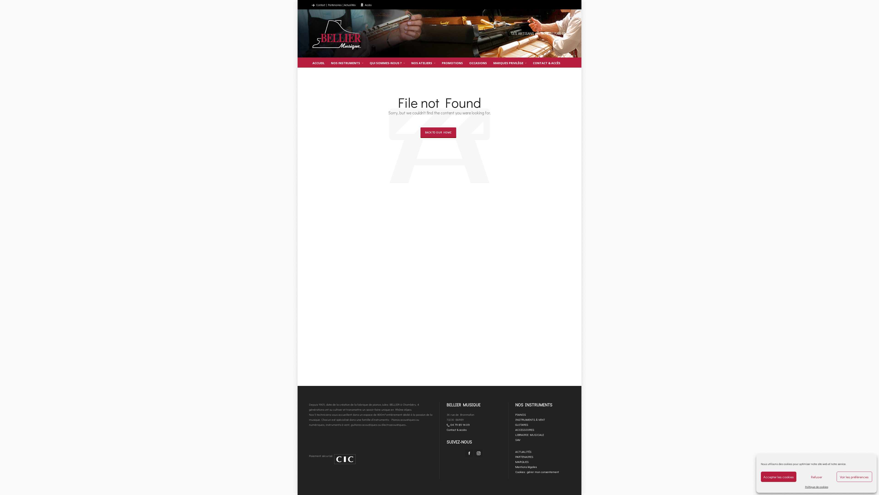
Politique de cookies (816, 487)
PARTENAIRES (524, 457)
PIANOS (520, 414)
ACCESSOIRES (524, 430)
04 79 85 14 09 (460, 424)
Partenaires (335, 5)
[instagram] (479, 453)
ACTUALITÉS (523, 452)
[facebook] (469, 453)
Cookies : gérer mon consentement (537, 472)
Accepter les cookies (778, 477)
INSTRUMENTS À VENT (530, 419)
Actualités (349, 5)
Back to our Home (438, 132)
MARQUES (522, 462)
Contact (320, 5)
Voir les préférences (854, 477)
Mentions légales (526, 467)
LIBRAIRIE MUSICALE (529, 435)
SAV (517, 440)
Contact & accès (457, 430)
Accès (368, 5)
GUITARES (521, 424)
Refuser (816, 477)
